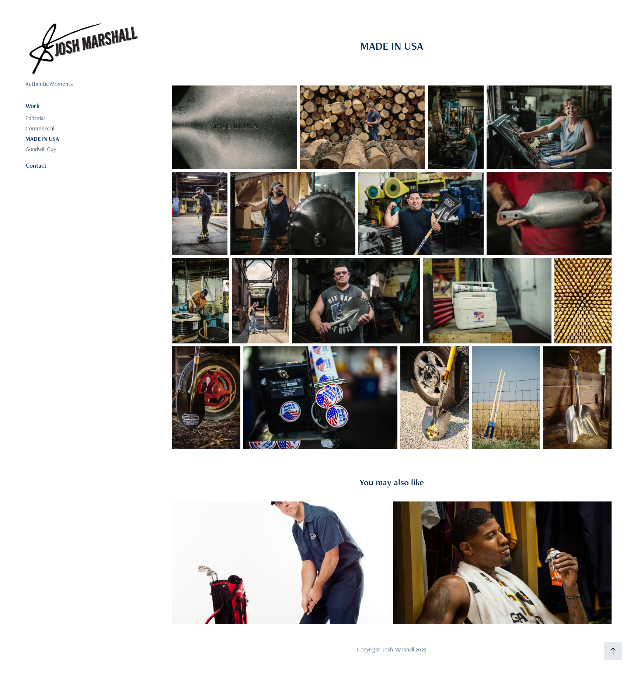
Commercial (39, 128)
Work (32, 106)
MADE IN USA (42, 139)
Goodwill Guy (40, 149)
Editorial (35, 118)
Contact (35, 165)
